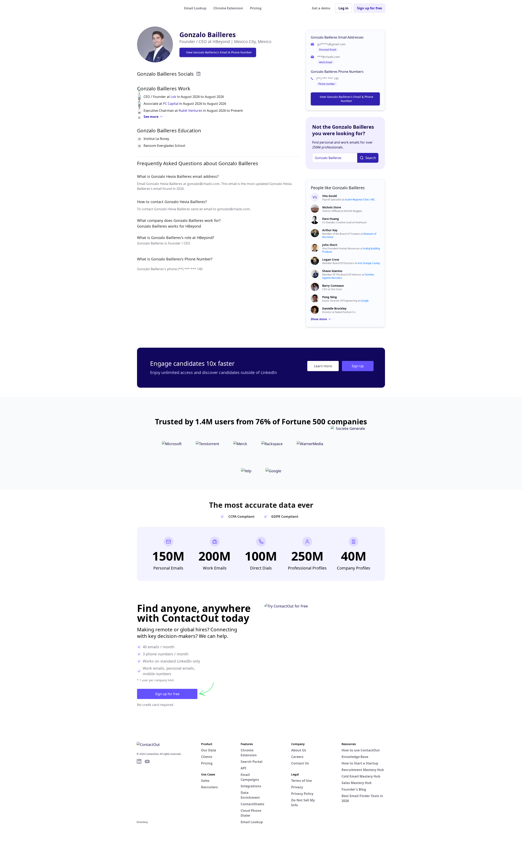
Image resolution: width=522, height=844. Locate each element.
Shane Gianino (332, 271)
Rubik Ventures (190, 110)
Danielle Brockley (334, 308)
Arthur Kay (329, 230)
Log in (343, 8)
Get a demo (321, 8)
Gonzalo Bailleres (207, 34)
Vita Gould (329, 196)
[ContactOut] (157, 8)
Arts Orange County (368, 263)
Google (365, 300)
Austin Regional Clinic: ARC (360, 199)
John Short (329, 245)
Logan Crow (330, 259)
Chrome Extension (228, 8)
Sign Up (358, 366)
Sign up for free (369, 8)
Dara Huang (330, 219)
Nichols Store (331, 207)
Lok (173, 96)
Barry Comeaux (333, 286)
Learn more (323, 366)
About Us (298, 750)
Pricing (255, 8)
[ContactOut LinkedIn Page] (139, 789)
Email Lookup (195, 8)
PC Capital (170, 103)
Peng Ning (329, 297)
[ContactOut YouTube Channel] (147, 789)
